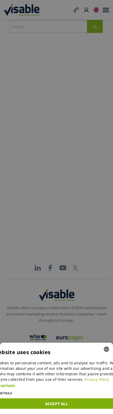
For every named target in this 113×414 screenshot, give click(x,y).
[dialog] (56, 378)
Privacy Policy (97, 379)
